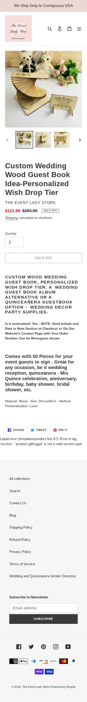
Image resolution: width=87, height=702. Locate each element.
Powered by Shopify (63, 687)
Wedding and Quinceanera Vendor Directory (42, 576)
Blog (12, 515)
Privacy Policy (20, 552)
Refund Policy (19, 540)
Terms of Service (22, 564)
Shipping (11, 218)
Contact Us (17, 503)
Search (14, 491)
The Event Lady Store (35, 687)
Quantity (10, 233)
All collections (19, 479)
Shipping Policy (20, 527)
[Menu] (79, 29)
